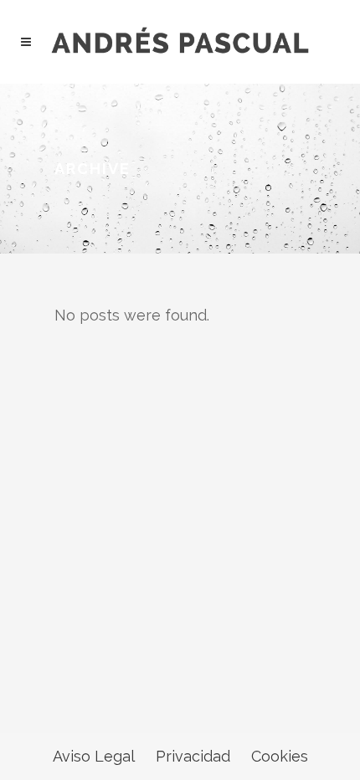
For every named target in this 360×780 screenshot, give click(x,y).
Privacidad (193, 756)
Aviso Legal (94, 756)
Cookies (279, 756)
